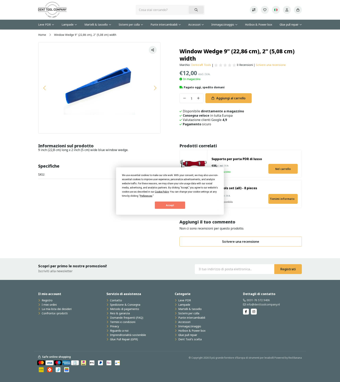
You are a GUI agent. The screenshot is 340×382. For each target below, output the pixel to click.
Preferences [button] (146, 196)
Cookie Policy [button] (162, 191)
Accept (170, 205)
